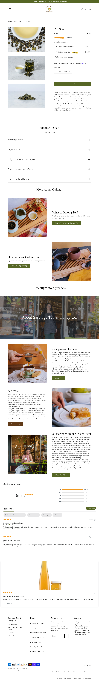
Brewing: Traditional (18, 179)
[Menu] (10, 9)
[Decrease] (55, 78)
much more (59, 373)
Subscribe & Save (67, 52)
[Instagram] (85, 665)
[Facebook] (88, 665)
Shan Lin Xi (80, 369)
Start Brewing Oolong (19, 266)
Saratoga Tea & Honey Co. (20, 668)
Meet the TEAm (61, 475)
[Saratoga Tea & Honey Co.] (49, 9)
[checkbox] (57, 515)
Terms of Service (86, 678)
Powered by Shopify (13, 670)
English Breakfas (66, 367)
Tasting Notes (15, 139)
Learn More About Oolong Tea (66, 223)
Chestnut (30, 409)
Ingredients (14, 149)
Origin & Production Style (21, 159)
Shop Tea (58, 378)
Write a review (91, 508)
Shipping (59, 678)
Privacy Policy (77, 678)
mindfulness (74, 371)
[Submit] (66, 636)
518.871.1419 (12, 632)
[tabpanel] (49, 531)
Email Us (11, 635)
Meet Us (64, 671)
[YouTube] (90, 665)
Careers (70, 671)
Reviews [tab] (9, 509)
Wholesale (76, 671)
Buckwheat (19, 409)
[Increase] (62, 78)
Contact (54, 671)
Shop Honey (15, 424)
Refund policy (68, 678)
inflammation (83, 371)
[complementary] (49, 1)
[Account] (82, 9)
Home (10, 21)
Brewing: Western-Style (20, 169)
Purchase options (61, 42)
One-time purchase (65, 46)
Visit (59, 671)
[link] (54, 671)
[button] (86, 9)
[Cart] (89, 9)
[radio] (56, 46)
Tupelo (18, 411)
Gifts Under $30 (19, 21)
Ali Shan (57, 67)
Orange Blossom (28, 411)
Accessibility (84, 671)
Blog (90, 671)
